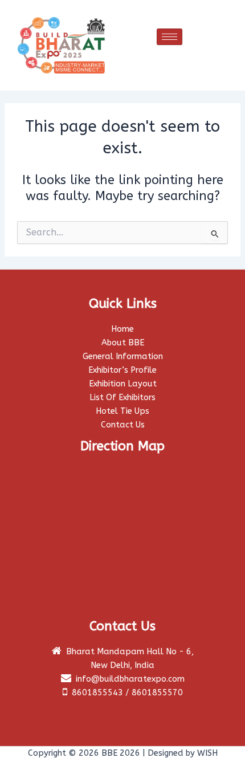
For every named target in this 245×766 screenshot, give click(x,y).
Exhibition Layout (123, 384)
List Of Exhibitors (122, 397)
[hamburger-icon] (169, 36)
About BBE (122, 343)
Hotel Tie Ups (122, 411)
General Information (123, 356)
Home (122, 329)
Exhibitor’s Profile (122, 370)
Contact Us (123, 425)
